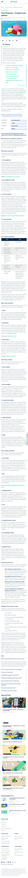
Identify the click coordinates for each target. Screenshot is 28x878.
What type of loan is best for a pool (14, 80)
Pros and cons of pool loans (12, 69)
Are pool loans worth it (11, 78)
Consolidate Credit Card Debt (19, 853)
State (2, 128)
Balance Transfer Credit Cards (19, 839)
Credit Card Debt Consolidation (4, 858)
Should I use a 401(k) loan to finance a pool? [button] (11, 678)
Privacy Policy (3, 822)
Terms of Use (3, 824)
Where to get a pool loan (12, 72)
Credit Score (3, 125)
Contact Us (14, 862)
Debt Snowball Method (5, 852)
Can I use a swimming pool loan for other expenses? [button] (10, 684)
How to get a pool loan (11, 74)
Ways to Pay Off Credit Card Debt (19, 849)
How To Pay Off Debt (5, 848)
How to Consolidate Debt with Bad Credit (5, 855)
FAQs (7, 82)
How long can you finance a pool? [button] (9, 690)
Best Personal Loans (11, 356)
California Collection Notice (6, 828)
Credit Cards (6, 722)
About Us (3, 820)
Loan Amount (4, 122)
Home (2, 7)
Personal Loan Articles (17, 7)
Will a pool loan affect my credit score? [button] (10, 681)
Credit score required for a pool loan (14, 65)
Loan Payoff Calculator (5, 841)
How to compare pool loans (12, 76)
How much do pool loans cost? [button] (8, 687)
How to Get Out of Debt (5, 850)
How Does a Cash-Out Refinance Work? (14, 215)
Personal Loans (8, 7)
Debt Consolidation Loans (6, 836)
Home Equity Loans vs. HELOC (12, 176)
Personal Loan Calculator (5, 843)
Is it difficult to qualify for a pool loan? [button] (10, 675)
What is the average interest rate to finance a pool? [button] (12, 658)
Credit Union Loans (11, 336)
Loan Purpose (4, 120)
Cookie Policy (3, 826)
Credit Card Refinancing (19, 855)
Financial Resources (7, 706)
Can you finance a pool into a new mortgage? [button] (11, 669)
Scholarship (3, 830)
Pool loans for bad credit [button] (7, 672)
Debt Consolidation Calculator (4, 839)
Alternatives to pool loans (12, 67)
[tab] (14, 658)
